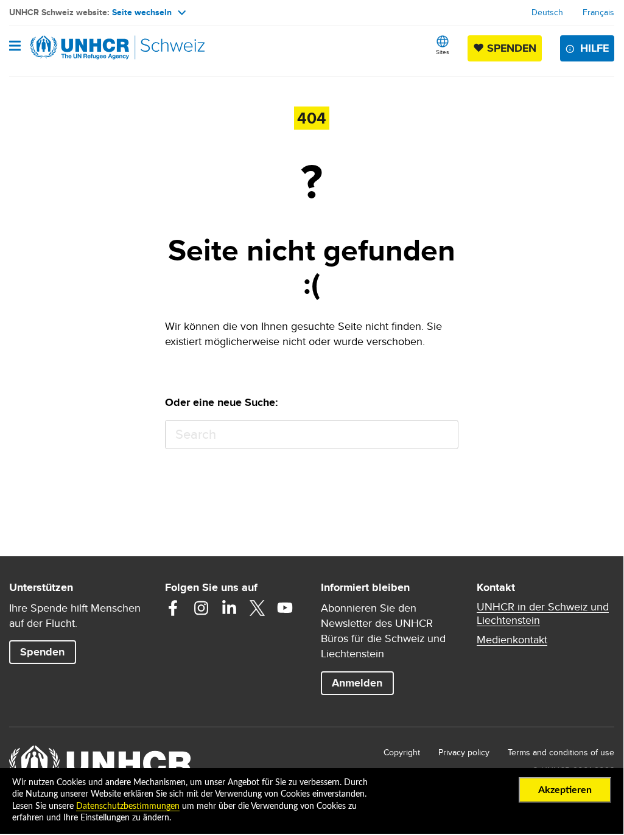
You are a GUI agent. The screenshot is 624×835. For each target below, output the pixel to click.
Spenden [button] (47, 651)
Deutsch (547, 12)
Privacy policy (463, 752)
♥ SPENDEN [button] (507, 48)
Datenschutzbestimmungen (128, 806)
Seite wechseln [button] (142, 12)
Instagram (201, 608)
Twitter (257, 608)
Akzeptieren (565, 790)
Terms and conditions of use (561, 752)
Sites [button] (442, 51)
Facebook (173, 608)
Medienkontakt (512, 639)
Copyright (402, 752)
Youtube (285, 608)
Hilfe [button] (594, 48)
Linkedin (229, 608)
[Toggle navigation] (15, 47)
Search (443, 435)
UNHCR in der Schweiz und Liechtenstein (543, 613)
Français (598, 12)
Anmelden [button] (357, 683)
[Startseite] (71, 47)
